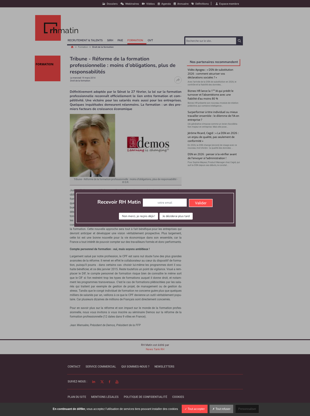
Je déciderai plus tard (176, 216)
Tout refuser (222, 408)
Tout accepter (196, 408)
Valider (200, 203)
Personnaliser (247, 408)
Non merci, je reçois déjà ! (138, 216)
